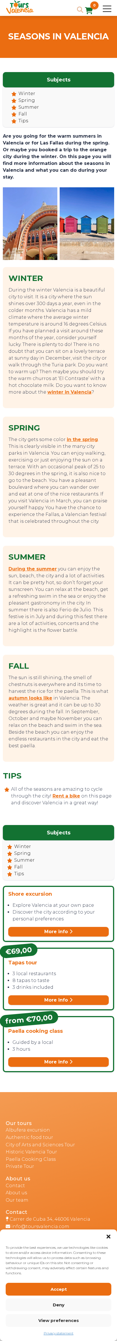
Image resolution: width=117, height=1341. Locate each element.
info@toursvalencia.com (40, 1226)
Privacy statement (59, 1333)
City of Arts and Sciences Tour (40, 1144)
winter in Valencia (69, 392)
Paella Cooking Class (31, 1159)
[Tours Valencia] (20, 12)
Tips (23, 120)
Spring (26, 100)
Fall (22, 114)
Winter (26, 93)
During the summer (33, 569)
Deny (58, 1305)
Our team (17, 1200)
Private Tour (20, 1166)
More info (56, 931)
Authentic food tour (29, 1137)
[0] (89, 11)
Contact (15, 1185)
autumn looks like (30, 698)
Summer (28, 107)
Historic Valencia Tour (31, 1152)
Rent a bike (66, 796)
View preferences (58, 1320)
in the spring (82, 439)
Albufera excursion (28, 1130)
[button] (108, 1236)
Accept (59, 1289)
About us (16, 1192)
